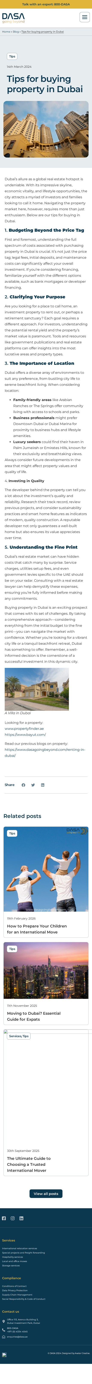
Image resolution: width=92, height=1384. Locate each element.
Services (15, 1036)
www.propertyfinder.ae (24, 729)
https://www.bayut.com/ (26, 735)
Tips (12, 56)
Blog (16, 31)
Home (6, 31)
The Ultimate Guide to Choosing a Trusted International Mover (29, 1164)
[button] (23, 785)
